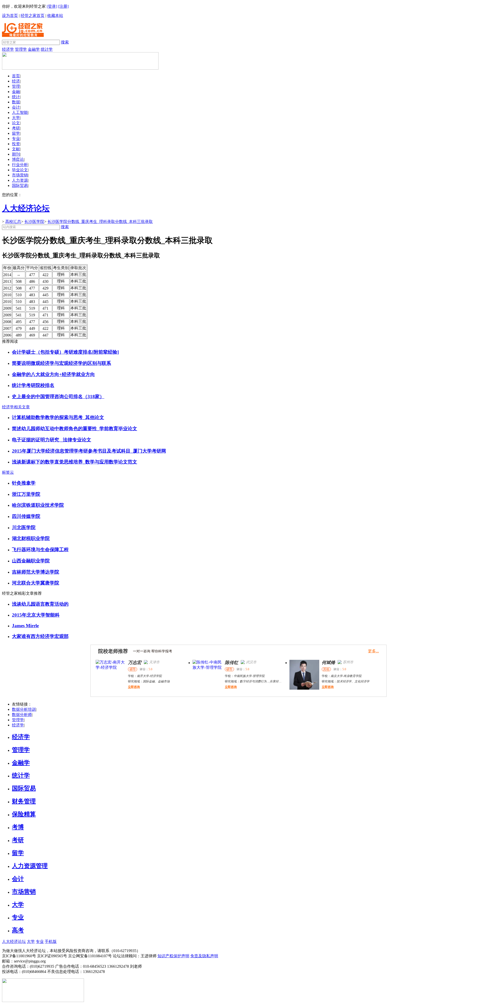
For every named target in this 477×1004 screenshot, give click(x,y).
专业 (16, 138)
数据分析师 (22, 714)
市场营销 (20, 175)
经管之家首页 (32, 15)
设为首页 (10, 15)
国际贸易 (20, 185)
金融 (16, 91)
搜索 (65, 42)
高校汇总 (13, 221)
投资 (16, 144)
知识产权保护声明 (173, 956)
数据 (16, 102)
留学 (16, 133)
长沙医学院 (34, 221)
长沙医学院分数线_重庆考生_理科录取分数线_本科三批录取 (100, 221)
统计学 (47, 49)
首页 (16, 76)
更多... (373, 651)
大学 (16, 118)
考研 (16, 128)
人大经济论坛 (14, 941)
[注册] (63, 6)
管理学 (21, 49)
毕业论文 (20, 170)
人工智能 (20, 112)
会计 (16, 107)
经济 (16, 81)
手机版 (51, 941)
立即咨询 (134, 687)
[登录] (52, 6)
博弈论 (18, 159)
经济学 (8, 49)
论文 (16, 123)
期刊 (16, 154)
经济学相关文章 (16, 407)
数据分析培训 (24, 709)
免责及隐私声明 (204, 956)
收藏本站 (55, 15)
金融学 (34, 49)
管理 (16, 86)
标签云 (8, 472)
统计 (16, 97)
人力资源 (20, 180)
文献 (16, 149)
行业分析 (20, 165)
